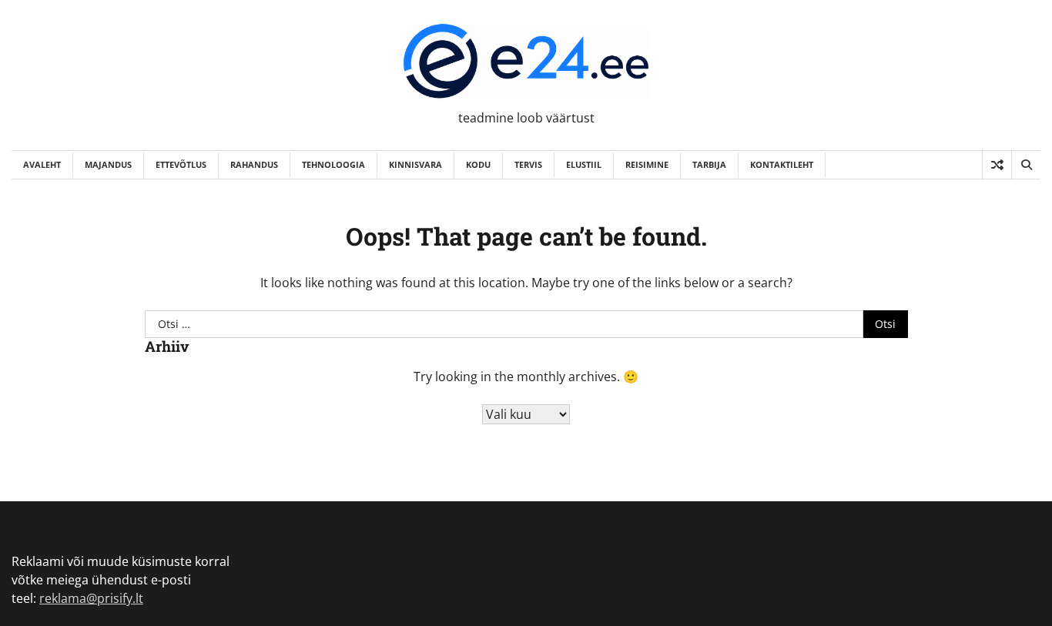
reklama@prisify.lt (91, 598)
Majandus (108, 164)
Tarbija (709, 164)
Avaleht (42, 164)
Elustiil (583, 164)
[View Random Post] (997, 164)
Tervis (528, 164)
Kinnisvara (415, 164)
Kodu (478, 164)
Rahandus (254, 164)
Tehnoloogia (333, 164)
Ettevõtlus (181, 164)
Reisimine (646, 164)
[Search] (1025, 164)
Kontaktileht (781, 164)
